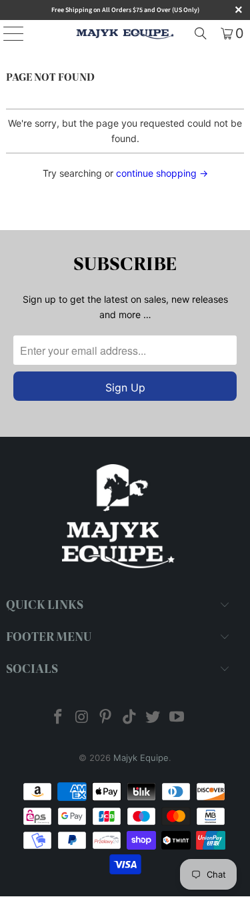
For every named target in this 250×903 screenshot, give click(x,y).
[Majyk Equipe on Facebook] (58, 718)
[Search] (200, 33)
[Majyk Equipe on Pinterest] (106, 718)
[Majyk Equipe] (125, 33)
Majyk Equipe (141, 757)
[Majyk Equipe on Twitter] (153, 718)
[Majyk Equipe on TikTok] (130, 718)
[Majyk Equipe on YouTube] (177, 718)
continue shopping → (162, 173)
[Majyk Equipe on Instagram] (82, 718)
